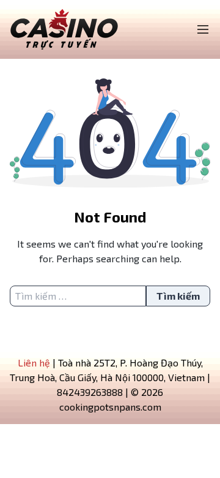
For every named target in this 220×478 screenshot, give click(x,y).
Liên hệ (34, 362)
